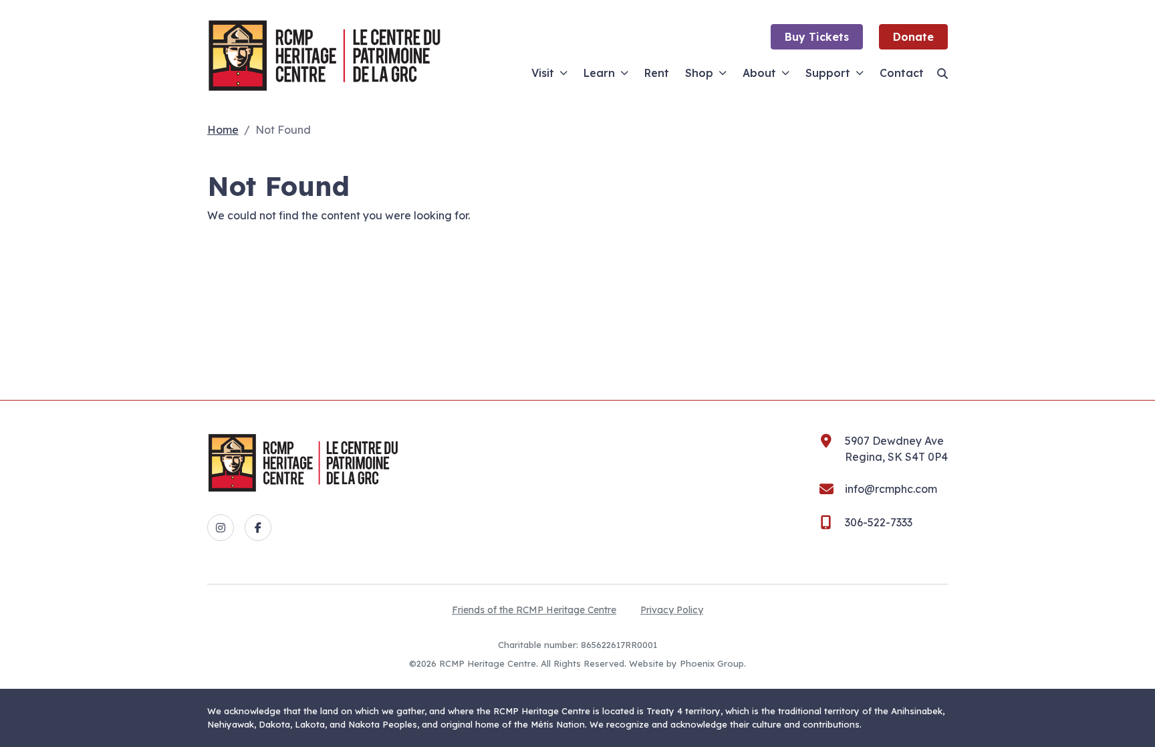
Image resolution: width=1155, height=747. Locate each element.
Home (223, 129)
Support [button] (827, 73)
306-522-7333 (878, 522)
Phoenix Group (712, 663)
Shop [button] (699, 73)
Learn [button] (599, 73)
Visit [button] (542, 73)
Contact (902, 73)
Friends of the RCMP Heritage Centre (534, 610)
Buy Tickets (817, 36)
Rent (656, 73)
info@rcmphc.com (891, 489)
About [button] (759, 73)
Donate (913, 36)
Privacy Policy (671, 610)
